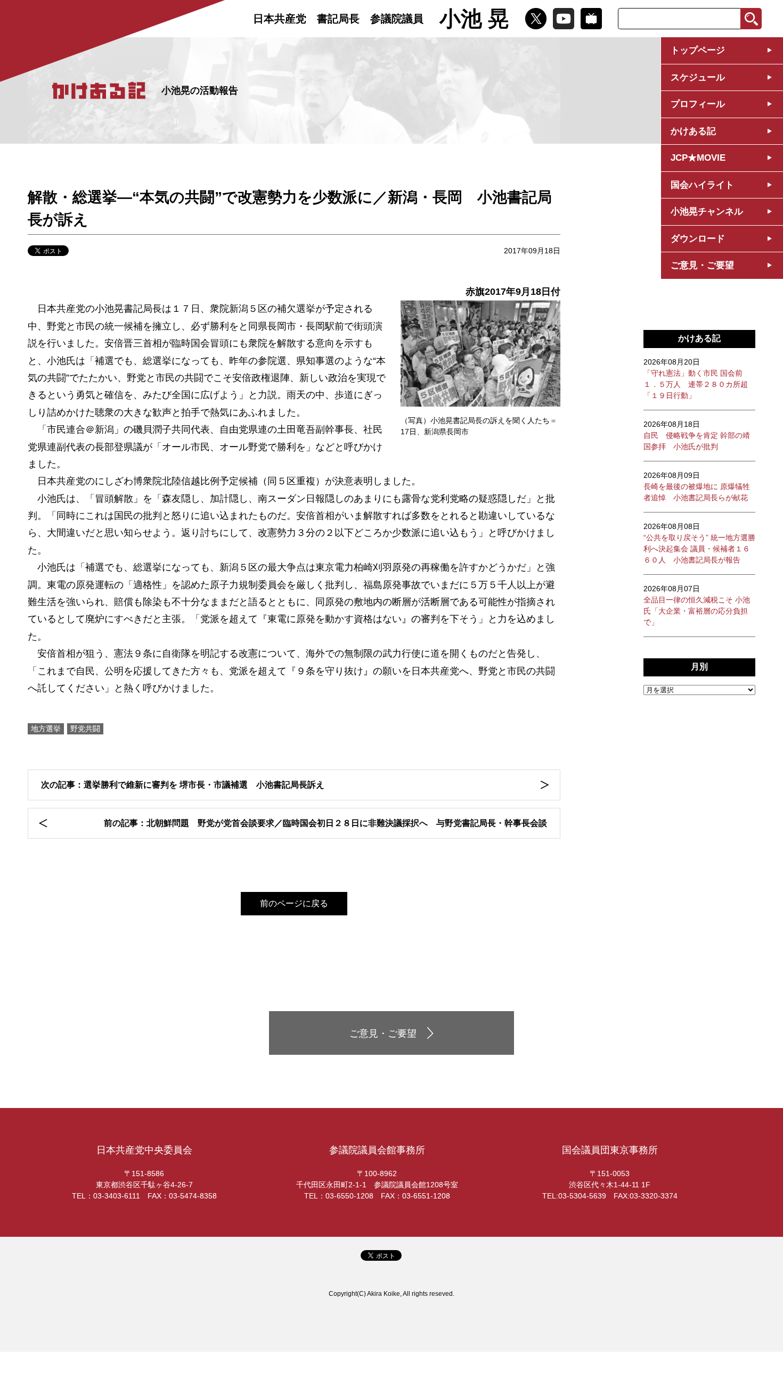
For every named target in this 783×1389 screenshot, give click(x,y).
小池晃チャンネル (707, 211)
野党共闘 (85, 728)
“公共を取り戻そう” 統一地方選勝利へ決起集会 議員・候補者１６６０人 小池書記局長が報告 (699, 543)
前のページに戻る (294, 903)
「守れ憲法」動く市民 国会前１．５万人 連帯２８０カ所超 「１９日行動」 (695, 379)
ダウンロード (698, 239)
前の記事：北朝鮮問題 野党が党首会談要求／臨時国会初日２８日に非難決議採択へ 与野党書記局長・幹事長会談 (325, 823)
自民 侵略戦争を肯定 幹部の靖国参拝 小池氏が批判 (696, 435)
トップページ (698, 50)
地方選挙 (46, 728)
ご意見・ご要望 (702, 265)
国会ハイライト (702, 185)
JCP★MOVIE (698, 158)
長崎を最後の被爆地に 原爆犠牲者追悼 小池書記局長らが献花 (696, 486)
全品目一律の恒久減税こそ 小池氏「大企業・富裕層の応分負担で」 (696, 605)
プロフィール (698, 104)
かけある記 (693, 131)
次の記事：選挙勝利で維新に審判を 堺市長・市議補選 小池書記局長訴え (182, 784)
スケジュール (698, 77)
